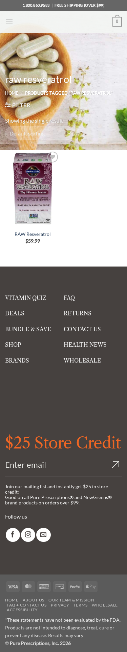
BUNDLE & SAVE (28, 329)
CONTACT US (82, 329)
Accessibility (22, 609)
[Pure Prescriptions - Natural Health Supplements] (64, 21)
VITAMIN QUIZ (25, 297)
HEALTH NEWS (85, 344)
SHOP (13, 344)
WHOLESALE (82, 360)
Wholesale (105, 605)
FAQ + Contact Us (27, 605)
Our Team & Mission (71, 599)
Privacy (60, 605)
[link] (13, 535)
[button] (9, 21)
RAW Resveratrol (33, 234)
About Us (33, 599)
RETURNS (77, 313)
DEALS (14, 313)
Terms (80, 605)
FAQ (69, 297)
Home (12, 93)
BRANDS (17, 360)
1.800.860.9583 (36, 5)
